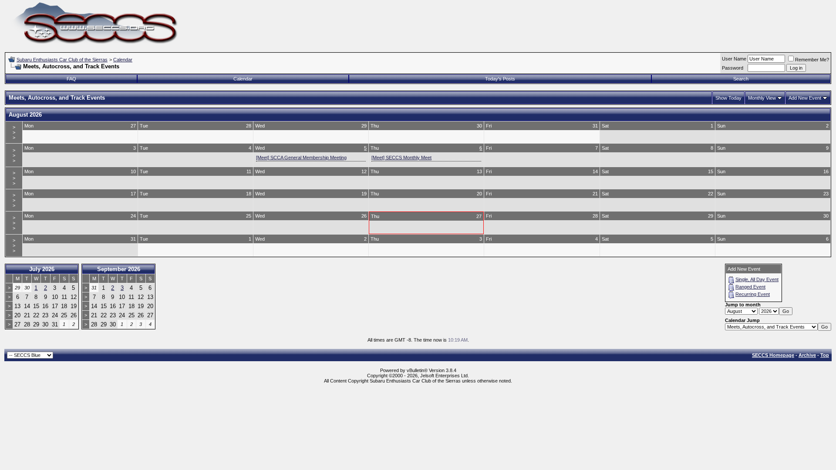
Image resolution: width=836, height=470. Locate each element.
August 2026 (25, 114)
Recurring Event (752, 294)
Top (824, 355)
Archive (807, 355)
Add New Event (805, 98)
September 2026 (118, 269)
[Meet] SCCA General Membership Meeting (301, 157)
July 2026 (41, 269)
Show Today (728, 98)
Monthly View (762, 98)
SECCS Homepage (773, 355)
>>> (14, 132)
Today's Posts (500, 78)
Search (740, 78)
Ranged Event (750, 286)
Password (732, 67)
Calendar (122, 59)
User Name (734, 58)
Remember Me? (812, 59)
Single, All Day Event (757, 279)
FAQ (71, 78)
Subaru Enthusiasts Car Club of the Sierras (62, 59)
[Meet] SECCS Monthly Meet (401, 157)
